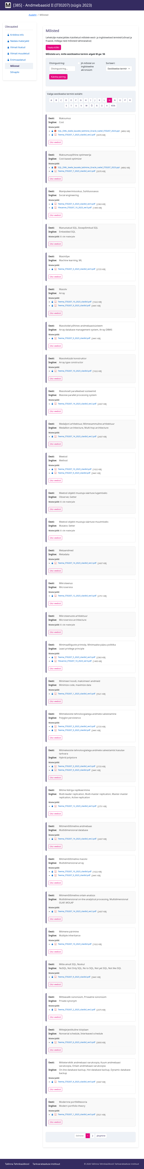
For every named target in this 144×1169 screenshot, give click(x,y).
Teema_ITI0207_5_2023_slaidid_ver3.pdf (76, 204)
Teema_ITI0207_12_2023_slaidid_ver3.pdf (77, 595)
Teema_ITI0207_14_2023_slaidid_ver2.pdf (77, 403)
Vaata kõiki (53, 47)
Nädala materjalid (19, 41)
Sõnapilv (14, 72)
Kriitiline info (17, 34)
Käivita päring (58, 76)
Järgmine (101, 1135)
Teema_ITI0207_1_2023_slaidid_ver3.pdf (76, 693)
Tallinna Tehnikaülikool (17, 1163)
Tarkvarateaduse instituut (46, 1163)
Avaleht (33, 14)
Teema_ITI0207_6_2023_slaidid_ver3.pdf (76, 1042)
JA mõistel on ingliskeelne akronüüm (88, 66)
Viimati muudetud (19, 53)
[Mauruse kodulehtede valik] (8, 5)
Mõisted (14, 66)
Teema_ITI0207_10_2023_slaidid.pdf (74, 301)
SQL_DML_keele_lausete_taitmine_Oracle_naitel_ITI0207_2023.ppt (89, 131)
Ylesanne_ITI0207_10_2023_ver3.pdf (75, 207)
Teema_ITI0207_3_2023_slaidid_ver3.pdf (76, 269)
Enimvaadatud (18, 59)
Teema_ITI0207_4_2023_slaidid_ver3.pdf (76, 1081)
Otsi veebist (55, 142)
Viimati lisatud (17, 47)
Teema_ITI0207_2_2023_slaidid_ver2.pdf (76, 1009)
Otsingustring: (57, 63)
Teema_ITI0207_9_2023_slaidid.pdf (74, 305)
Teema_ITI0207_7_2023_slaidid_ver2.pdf (76, 134)
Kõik (113, 105)
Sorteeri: (110, 63)
